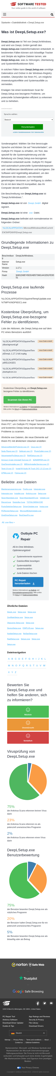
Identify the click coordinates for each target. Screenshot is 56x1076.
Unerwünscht (28, 728)
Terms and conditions (33, 1040)
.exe (31, 213)
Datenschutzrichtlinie (39, 132)
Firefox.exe (27, 489)
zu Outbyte (15, 132)
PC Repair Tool (9, 1016)
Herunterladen (28, 127)
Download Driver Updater (13, 1023)
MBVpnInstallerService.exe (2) (36, 464)
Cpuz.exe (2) (36, 447)
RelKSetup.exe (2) (34, 455)
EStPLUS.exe (28, 628)
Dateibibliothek (19, 22)
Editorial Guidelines (33, 1042)
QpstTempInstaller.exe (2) (12, 464)
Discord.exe (6, 502)
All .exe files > (8, 522)
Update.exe (44, 498)
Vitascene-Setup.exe (15, 623)
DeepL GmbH (34, 203)
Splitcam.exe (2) (26, 451)
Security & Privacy (36, 1020)
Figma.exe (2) (20, 473)
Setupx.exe (25, 639)
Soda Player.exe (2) (9, 451)
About (46, 1040)
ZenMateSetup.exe (15, 617)
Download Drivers (36, 1026)
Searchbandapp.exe (9, 498)
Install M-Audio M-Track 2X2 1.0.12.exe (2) (33, 468)
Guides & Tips (8, 1026)
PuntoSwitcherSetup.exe (11, 506)
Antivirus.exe (31, 493)
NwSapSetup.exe (30, 633)
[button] (28, 14)
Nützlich (28, 715)
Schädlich (28, 741)
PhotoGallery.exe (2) (42, 451)
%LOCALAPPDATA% (13, 228)
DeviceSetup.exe (14, 628)
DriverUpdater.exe (30, 506)
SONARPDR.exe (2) (41, 460)
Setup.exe (42, 493)
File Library (33, 1023)
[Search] (52, 15)
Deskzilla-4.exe (19, 502)
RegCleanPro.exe (26, 515)
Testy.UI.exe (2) (7, 468)
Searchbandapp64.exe (29, 498)
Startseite (5, 22)
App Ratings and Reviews (39, 1016)
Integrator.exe (39, 489)
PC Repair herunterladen (23, 582)
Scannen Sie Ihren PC (20, 400)
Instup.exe (44, 506)
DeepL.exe (11, 612)
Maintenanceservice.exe (11, 489)
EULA (32, 132)
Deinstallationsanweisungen (24, 132)
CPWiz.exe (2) (7, 473)
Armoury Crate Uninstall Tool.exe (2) (16, 460)
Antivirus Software (10, 1020)
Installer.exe (19, 493)
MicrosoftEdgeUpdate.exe (30, 511)
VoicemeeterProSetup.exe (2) (13, 455)
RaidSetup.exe (13, 639)
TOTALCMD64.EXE (35, 502)
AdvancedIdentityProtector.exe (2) (15, 447)
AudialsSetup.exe (14, 633)
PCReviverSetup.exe (9, 511)
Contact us (19, 1042)
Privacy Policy (18, 1040)
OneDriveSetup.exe (9, 515)
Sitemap (7, 1040)
